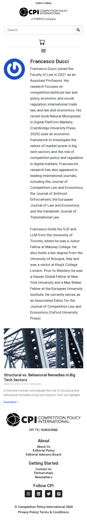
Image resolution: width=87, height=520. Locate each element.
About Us (43, 447)
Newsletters (43, 477)
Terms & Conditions (54, 512)
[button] (43, 50)
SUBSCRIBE (49, 430)
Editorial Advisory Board (43, 454)
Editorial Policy (43, 450)
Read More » (11, 402)
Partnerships (43, 473)
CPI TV (34, 430)
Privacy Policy (28, 512)
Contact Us (43, 469)
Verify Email (43, 3)
